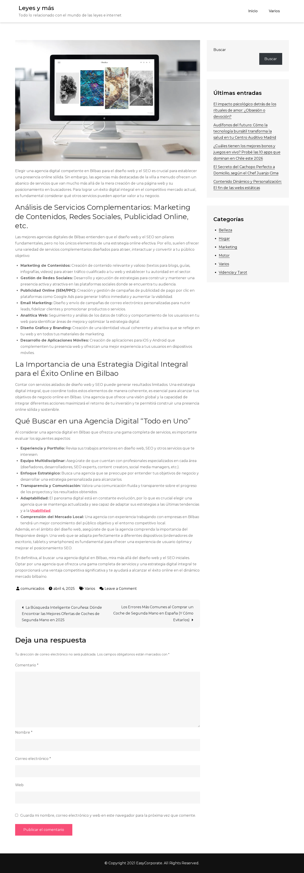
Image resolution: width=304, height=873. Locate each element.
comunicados (32, 588)
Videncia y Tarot (233, 272)
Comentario (27, 665)
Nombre (23, 732)
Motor (224, 255)
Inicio (253, 11)
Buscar (219, 50)
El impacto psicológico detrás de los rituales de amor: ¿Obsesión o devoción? (244, 110)
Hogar (224, 238)
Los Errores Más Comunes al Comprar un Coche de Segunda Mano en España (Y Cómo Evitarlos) (153, 613)
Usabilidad (40, 511)
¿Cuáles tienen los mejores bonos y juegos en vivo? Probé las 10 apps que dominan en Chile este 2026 (246, 152)
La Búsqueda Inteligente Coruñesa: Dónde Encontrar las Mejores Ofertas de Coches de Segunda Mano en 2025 (62, 613)
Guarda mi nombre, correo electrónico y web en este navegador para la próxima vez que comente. (108, 815)
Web (19, 785)
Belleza (225, 230)
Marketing (228, 247)
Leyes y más (36, 8)
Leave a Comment (121, 588)
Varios (274, 11)
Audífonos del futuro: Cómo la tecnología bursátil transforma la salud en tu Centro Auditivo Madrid (244, 131)
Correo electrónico (33, 759)
